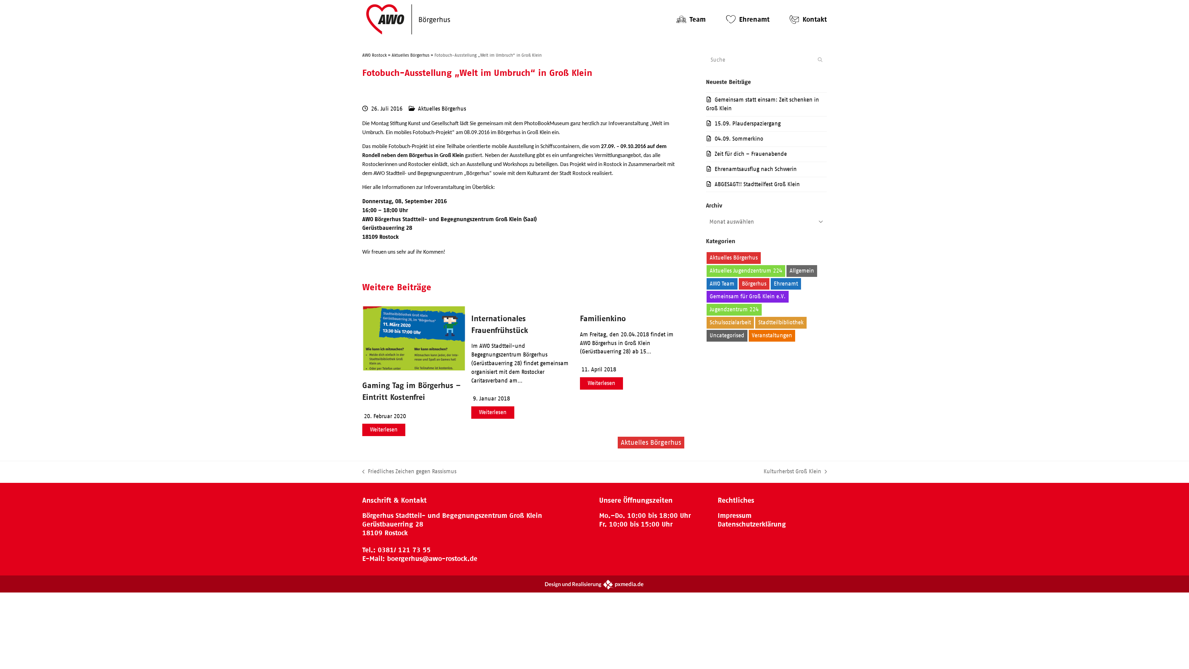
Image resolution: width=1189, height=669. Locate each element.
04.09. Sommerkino (739, 139)
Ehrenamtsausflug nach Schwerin (756, 169)
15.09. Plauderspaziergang (748, 123)
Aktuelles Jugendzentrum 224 (746, 271)
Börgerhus (754, 284)
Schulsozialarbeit (730, 322)
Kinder (774, 309)
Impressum (734, 515)
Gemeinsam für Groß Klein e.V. (748, 296)
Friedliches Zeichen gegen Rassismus (409, 472)
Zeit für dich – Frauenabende (751, 154)
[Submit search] (820, 60)
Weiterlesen (384, 429)
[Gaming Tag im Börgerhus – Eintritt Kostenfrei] (413, 368)
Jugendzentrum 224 (734, 309)
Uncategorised (727, 335)
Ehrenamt (786, 284)
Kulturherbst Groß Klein (792, 472)
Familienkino (603, 318)
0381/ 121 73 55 (404, 550)
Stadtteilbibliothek (781, 322)
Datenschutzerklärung (752, 524)
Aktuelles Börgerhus (442, 109)
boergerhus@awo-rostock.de (432, 558)
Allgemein (802, 271)
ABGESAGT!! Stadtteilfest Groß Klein (757, 184)
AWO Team (722, 284)
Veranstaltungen (772, 335)
